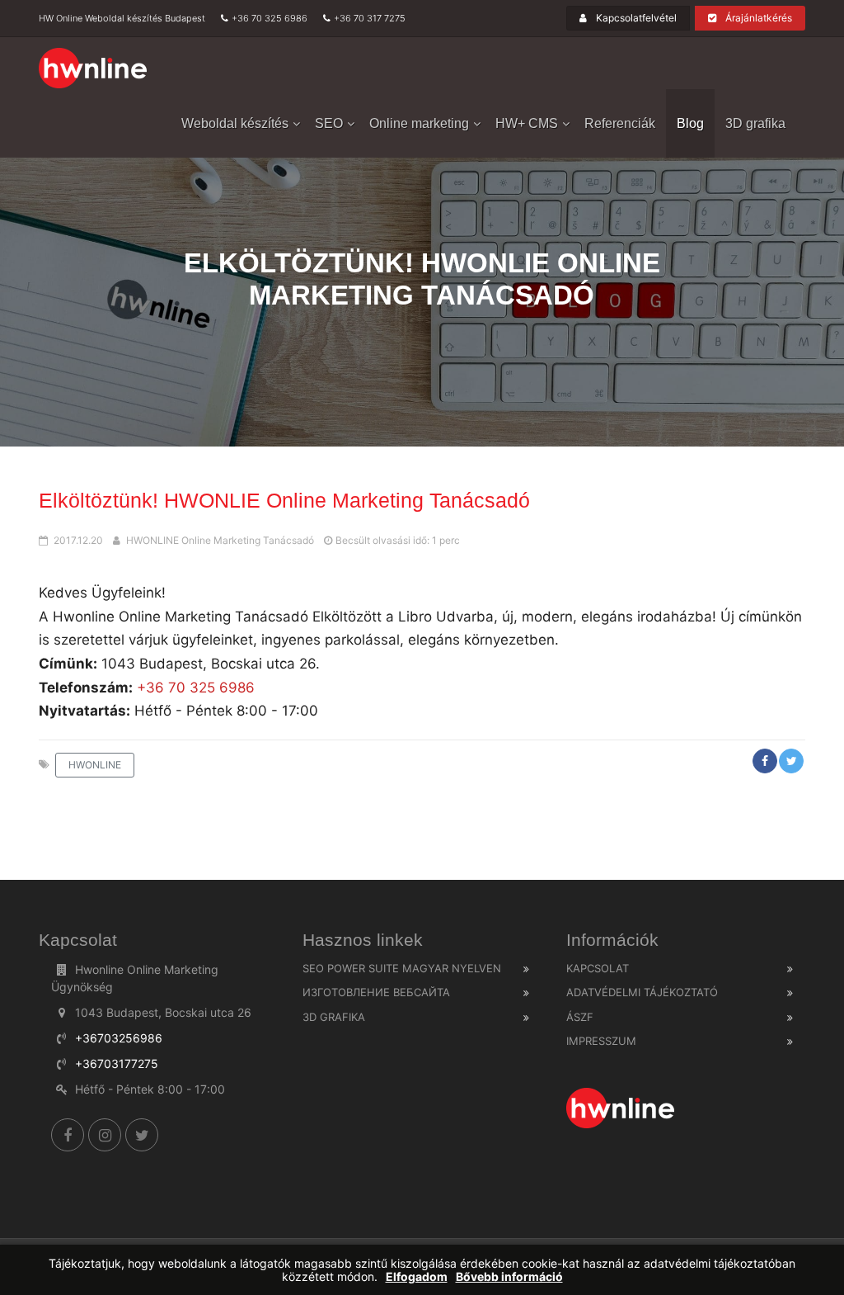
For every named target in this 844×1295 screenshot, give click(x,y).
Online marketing (419, 123)
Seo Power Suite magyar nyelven (401, 968)
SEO (329, 123)
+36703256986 (118, 1038)
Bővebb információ (509, 1276)
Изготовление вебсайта (376, 992)
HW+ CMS (526, 123)
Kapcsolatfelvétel (635, 18)
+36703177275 (116, 1063)
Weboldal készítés (234, 123)
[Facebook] (67, 1134)
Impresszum (601, 1040)
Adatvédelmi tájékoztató (642, 992)
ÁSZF (579, 1016)
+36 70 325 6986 (269, 18)
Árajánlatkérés (757, 18)
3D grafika (755, 123)
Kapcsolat (597, 968)
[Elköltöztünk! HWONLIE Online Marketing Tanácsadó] (94, 68)
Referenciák (619, 123)
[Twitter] (141, 1134)
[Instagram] (104, 1134)
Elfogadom (417, 1276)
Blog (690, 123)
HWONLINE (94, 765)
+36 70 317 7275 (370, 18)
